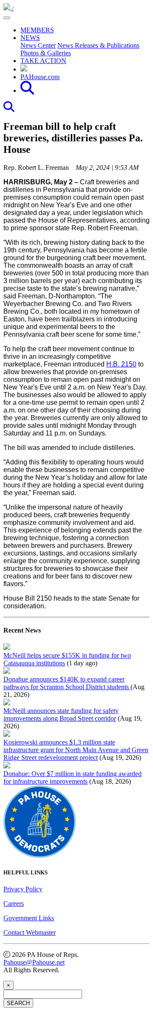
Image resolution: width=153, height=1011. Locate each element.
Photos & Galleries (45, 53)
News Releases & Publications (98, 45)
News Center (38, 45)
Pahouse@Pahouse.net (34, 962)
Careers (13, 903)
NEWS (30, 37)
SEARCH (18, 1003)
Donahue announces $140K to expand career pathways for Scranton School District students (66, 683)
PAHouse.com (40, 76)
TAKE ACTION (43, 60)
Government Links (28, 918)
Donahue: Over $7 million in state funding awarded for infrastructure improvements (72, 777)
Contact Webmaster (29, 932)
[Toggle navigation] (6, 18)
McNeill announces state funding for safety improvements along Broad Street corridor (61, 714)
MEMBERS (37, 30)
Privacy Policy (22, 889)
